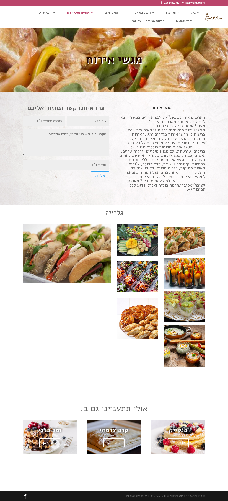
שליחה (100, 176)
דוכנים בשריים (143, 12)
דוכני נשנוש (45, 12)
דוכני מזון (171, 12)
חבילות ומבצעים (155, 21)
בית (193, 12)
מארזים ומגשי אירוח (78, 12)
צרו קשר (136, 21)
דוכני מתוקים (112, 12)
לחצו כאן (49, 443)
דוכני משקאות (184, 21)
